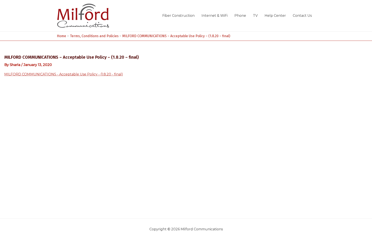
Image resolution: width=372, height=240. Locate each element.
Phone (240, 16)
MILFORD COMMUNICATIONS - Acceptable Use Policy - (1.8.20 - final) (63, 74)
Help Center (275, 16)
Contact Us (302, 16)
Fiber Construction (178, 16)
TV (255, 16)
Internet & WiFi (215, 16)
